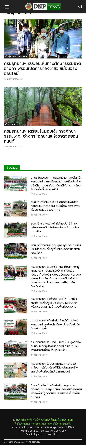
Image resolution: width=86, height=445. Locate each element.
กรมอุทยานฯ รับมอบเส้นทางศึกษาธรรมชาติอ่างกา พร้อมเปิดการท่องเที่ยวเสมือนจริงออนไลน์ (42, 68)
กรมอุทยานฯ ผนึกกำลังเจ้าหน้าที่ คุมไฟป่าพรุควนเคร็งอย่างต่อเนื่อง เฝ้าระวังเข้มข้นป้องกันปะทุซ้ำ (55, 324)
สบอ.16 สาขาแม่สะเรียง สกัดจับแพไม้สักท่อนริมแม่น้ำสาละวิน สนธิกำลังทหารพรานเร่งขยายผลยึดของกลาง (55, 206)
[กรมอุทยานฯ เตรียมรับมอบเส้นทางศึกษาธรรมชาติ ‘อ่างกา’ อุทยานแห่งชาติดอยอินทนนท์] (43, 106)
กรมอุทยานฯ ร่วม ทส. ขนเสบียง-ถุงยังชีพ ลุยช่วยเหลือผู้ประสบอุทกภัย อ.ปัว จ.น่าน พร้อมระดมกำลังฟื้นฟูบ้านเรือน (56, 346)
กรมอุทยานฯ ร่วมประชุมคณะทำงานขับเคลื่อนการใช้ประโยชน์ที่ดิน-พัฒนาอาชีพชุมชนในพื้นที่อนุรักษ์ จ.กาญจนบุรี (54, 368)
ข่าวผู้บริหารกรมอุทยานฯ (16, 56)
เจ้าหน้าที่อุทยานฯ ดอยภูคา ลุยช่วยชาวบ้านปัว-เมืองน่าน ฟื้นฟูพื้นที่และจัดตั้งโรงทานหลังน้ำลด (56, 249)
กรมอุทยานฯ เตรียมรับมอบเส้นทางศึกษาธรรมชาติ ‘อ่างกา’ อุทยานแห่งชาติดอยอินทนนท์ (41, 136)
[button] (80, 6)
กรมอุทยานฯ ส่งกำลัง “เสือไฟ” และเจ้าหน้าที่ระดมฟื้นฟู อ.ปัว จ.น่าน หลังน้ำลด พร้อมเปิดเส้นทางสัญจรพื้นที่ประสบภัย (54, 303)
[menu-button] (6, 7)
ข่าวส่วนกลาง (11, 124)
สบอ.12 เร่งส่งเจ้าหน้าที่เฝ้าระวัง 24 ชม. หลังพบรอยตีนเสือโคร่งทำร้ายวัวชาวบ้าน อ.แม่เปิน (55, 227)
